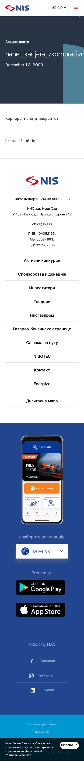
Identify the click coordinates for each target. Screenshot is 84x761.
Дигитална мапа (42, 401)
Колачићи (42, 732)
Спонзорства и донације (42, 274)
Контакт (42, 370)
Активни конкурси (42, 260)
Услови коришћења (42, 724)
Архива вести (17, 42)
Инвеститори (42, 288)
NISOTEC (42, 356)
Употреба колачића (18, 755)
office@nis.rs (42, 224)
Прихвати (69, 745)
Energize (42, 384)
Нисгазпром (42, 315)
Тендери (42, 301)
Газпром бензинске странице (42, 329)
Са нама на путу (42, 343)
